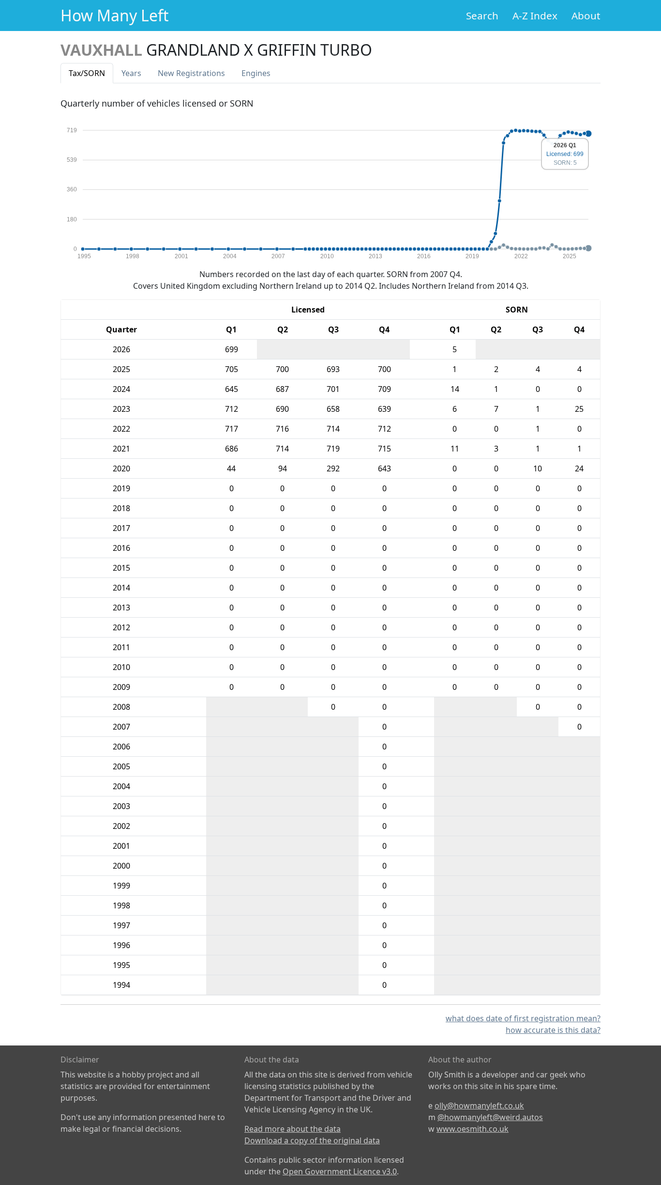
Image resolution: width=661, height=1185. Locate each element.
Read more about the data (292, 1128)
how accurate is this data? (553, 1030)
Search (482, 15)
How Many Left (114, 15)
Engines (255, 73)
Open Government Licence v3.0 (340, 1171)
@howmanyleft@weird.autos (490, 1117)
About (586, 15)
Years (131, 73)
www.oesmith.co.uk (472, 1128)
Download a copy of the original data (312, 1140)
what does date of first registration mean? (523, 1018)
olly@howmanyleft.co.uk (479, 1105)
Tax (87, 73)
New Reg (191, 73)
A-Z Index (534, 15)
